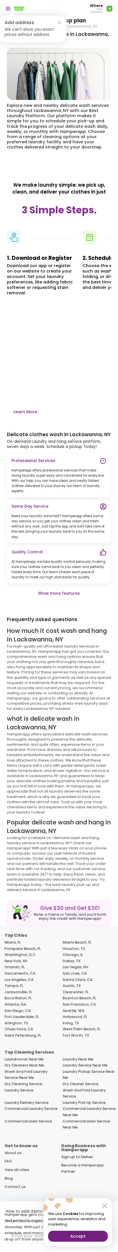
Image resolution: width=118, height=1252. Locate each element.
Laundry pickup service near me (89, 1074)
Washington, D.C (20, 954)
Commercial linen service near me (86, 1124)
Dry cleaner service (81, 1083)
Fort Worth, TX (76, 1035)
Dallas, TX (71, 961)
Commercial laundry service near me (89, 1111)
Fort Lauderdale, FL (22, 1016)
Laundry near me (78, 1059)
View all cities (17, 1169)
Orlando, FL (15, 967)
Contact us (15, 1186)
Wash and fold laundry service (84, 1093)
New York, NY (16, 961)
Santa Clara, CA (78, 979)
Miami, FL (13, 942)
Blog (9, 1178)
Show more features (59, 593)
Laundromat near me (24, 1059)
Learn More (25, 412)
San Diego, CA (18, 1010)
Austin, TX (72, 985)
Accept (78, 1236)
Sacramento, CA (20, 973)
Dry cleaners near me (24, 1065)
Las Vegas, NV (75, 967)
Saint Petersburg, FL (23, 1035)
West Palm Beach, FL (81, 1029)
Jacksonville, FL (18, 992)
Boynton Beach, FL (79, 998)
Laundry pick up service (84, 1102)
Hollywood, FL (75, 1016)
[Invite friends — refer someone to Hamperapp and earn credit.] (59, 913)
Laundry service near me (85, 1065)
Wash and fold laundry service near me (26, 1074)
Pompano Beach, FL (23, 948)
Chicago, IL (73, 954)
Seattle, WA (73, 1010)
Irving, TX (71, 1023)
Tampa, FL (14, 985)
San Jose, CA (75, 973)
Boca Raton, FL (18, 998)
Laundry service (19, 1090)
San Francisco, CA (79, 1004)
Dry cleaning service (23, 1083)
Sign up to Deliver (77, 1156)
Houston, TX (74, 948)
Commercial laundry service (31, 1108)
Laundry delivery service (27, 1102)
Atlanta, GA (15, 1004)
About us (13, 1152)
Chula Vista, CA (19, 1029)
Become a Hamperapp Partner (82, 1168)
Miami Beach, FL (77, 942)
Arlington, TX (16, 1023)
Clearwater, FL (75, 992)
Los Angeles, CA (19, 979)
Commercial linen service (28, 1121)
